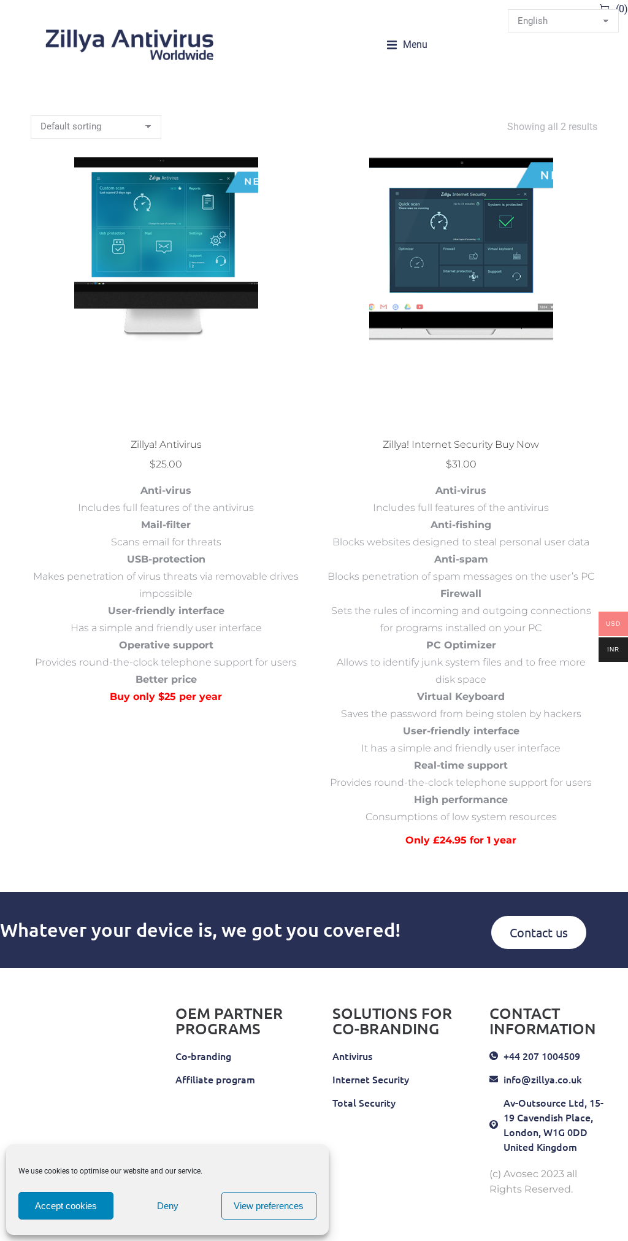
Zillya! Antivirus (166, 444)
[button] (407, 45)
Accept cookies (66, 1206)
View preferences (269, 1206)
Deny (167, 1206)
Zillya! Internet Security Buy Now (461, 444)
